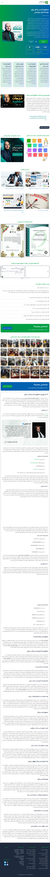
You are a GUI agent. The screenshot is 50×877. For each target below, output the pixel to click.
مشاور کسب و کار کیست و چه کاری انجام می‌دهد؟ (14, 188)
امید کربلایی (42, 1)
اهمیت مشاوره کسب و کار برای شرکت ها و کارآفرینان (38, 188)
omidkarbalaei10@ (34, 462)
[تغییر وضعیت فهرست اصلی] (2, 2)
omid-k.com (35, 469)
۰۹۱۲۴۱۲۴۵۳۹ (36, 459)
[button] (2, 240)
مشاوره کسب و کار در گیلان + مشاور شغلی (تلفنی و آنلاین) (16, 852)
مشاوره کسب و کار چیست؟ (43, 210)
